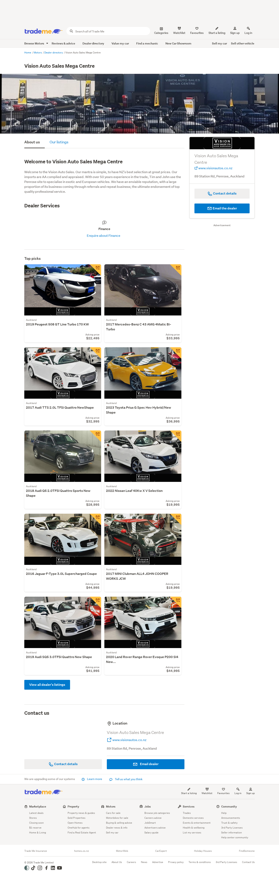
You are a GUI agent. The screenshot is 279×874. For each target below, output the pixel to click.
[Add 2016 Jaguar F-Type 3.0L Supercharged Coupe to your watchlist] (95, 519)
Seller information (231, 832)
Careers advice (153, 818)
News (144, 862)
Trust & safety (229, 822)
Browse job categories (157, 813)
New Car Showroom (178, 43)
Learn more (94, 779)
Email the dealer (224, 208)
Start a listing (189, 793)
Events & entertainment (197, 822)
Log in (248, 33)
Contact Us (248, 862)
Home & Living (37, 832)
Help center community (234, 837)
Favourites (223, 793)
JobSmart (150, 822)
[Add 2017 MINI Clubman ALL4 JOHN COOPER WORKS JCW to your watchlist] (175, 519)
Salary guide (151, 832)
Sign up (235, 33)
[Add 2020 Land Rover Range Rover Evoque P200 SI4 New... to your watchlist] (175, 602)
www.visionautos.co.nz (129, 740)
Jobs (147, 806)
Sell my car (219, 43)
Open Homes (75, 822)
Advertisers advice (155, 827)
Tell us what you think (128, 779)
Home (28, 52)
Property (73, 806)
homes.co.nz (81, 851)
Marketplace (37, 806)
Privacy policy (176, 862)
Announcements (230, 818)
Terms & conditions (200, 862)
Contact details (66, 764)
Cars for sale (113, 813)
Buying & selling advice (119, 822)
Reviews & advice (63, 43)
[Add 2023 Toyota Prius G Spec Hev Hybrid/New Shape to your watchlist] (175, 353)
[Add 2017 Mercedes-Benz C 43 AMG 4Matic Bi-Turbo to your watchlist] (175, 270)
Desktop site (99, 862)
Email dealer (148, 764)
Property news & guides (81, 813)
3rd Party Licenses (232, 827)
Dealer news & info (116, 827)
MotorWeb (122, 851)
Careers (131, 862)
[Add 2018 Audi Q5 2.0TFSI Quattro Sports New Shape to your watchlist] (95, 436)
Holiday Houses (203, 851)
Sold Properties (76, 818)
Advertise (157, 862)
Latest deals (36, 813)
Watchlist (207, 793)
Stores (33, 818)
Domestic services (193, 818)
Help (224, 813)
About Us (117, 862)
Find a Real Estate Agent (82, 832)
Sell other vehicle (242, 43)
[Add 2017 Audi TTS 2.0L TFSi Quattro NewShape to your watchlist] (95, 353)
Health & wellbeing (193, 827)
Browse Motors (34, 43)
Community (229, 806)
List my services (192, 832)
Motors (38, 52)
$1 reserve (35, 827)
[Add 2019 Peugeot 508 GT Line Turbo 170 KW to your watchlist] (95, 270)
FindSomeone (247, 851)
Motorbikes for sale (117, 818)
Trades (187, 813)
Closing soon (36, 822)
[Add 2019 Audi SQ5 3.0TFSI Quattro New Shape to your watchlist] (95, 602)
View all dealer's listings (47, 685)
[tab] (34, 142)
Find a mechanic (147, 43)
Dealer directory (93, 43)
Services (188, 806)
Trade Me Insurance (35, 851)
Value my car (120, 43)
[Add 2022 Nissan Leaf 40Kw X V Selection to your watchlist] (175, 436)
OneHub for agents (78, 827)
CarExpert (161, 851)
